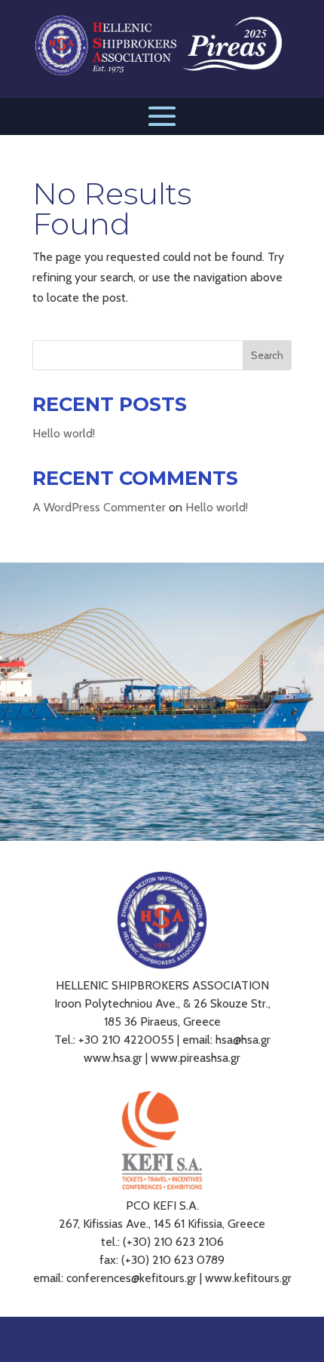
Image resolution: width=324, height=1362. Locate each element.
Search (267, 355)
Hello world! (63, 433)
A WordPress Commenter (99, 507)
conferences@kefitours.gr (131, 1278)
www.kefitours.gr (248, 1278)
